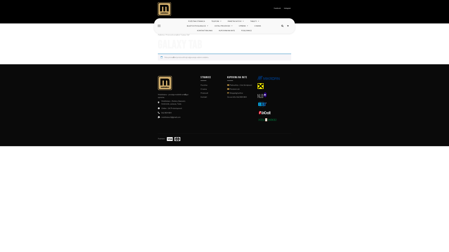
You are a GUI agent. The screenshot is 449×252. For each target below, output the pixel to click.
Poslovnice (246, 31)
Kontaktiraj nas (204, 31)
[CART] (288, 26)
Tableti (253, 21)
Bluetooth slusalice (196, 26)
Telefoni (215, 21)
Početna (161, 35)
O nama (257, 26)
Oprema (242, 26)
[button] (282, 26)
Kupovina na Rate (227, 31)
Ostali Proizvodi (222, 26)
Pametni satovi (235, 21)
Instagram (287, 8)
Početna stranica (196, 21)
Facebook (277, 8)
